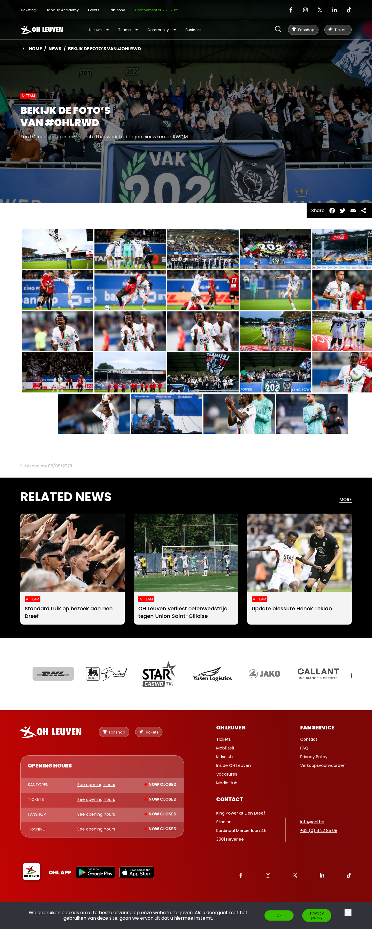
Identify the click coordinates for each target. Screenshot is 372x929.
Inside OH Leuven (233, 765)
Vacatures (226, 774)
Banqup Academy (62, 10)
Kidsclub (224, 757)
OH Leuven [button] (231, 728)
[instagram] (305, 9)
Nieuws (95, 29)
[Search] (278, 29)
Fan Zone (117, 10)
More (345, 500)
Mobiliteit (225, 748)
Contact (308, 739)
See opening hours (96, 785)
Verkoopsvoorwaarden (323, 765)
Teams (124, 29)
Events (93, 10)
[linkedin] (334, 9)
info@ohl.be (312, 822)
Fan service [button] (317, 728)
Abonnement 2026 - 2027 (156, 10)
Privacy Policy (314, 757)
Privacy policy (317, 915)
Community (158, 29)
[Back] (23, 48)
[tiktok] (349, 9)
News (55, 49)
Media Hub (226, 783)
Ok (279, 915)
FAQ (304, 748)
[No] (348, 912)
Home (35, 49)
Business (193, 29)
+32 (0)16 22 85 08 (318, 830)
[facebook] (291, 9)
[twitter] (320, 9)
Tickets (223, 739)
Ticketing (28, 10)
